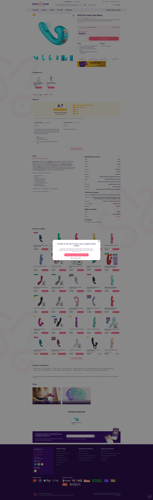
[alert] (76, 250)
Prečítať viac (78, 251)
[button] (76, 258)
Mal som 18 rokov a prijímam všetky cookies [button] (76, 254)
